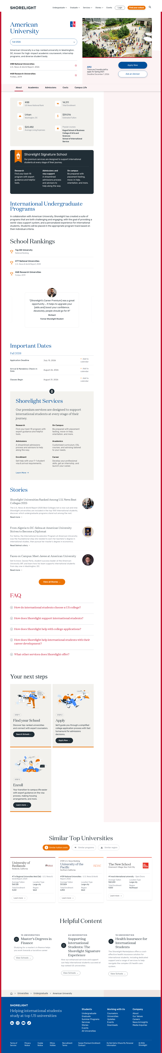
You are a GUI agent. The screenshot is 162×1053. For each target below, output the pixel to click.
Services (86, 8)
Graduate (74, 8)
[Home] (11, 993)
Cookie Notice (40, 1044)
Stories (98, 8)
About (135, 1013)
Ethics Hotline (53, 1044)
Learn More (21, 472)
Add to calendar (84, 360)
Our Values (138, 1016)
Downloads (112, 1025)
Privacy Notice (28, 1044)
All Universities (89, 1031)
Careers (136, 1019)
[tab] (56, 847)
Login (120, 8)
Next (148, 30)
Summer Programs (90, 1019)
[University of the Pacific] (97, 865)
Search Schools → (24, 734)
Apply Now (133, 65)
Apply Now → (64, 740)
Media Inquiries (140, 1025)
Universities (112, 1016)
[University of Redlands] (49, 865)
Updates (111, 1019)
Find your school (136, 8)
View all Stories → (52, 582)
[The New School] (145, 865)
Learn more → (22, 805)
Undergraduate (59, 8)
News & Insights (140, 1022)
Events (109, 8)
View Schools (22, 958)
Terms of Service (13, 1044)
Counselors (112, 1013)
